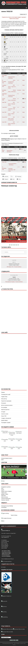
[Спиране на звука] (23, 477)
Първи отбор (4, 396)
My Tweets (3, 567)
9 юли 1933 (4, 162)
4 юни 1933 (4, 112)
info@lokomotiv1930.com (9, 558)
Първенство (5, 17)
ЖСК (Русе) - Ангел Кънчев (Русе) (11, 118)
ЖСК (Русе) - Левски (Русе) (11, 113)
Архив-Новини (4, 420)
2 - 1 (18, 122)
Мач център (4, 398)
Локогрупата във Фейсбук (7, 505)
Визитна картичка (5, 409)
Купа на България (13, 17)
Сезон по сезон (4, 414)
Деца (2, 459)
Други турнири (21, 17)
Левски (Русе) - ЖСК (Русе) (10, 151)
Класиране (3, 403)
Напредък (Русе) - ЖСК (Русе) (11, 77)
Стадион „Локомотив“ (6, 418)
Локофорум (3, 507)
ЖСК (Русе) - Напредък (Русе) (11, 104)
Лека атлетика (4, 497)
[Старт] (3, 477)
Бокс (2, 488)
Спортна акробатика (6, 498)
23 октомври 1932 (4, 81)
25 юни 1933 (4, 117)
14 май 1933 (4, 107)
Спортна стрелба (5, 500)
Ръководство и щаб (5, 394)
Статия (23, 73)
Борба (2, 489)
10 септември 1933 (4, 168)
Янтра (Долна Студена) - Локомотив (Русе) (14, 281)
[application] (14, 472)
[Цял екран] (25, 477)
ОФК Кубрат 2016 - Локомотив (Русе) (14, 266)
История (3, 411)
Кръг (25, 146)
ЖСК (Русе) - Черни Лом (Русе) (12, 86)
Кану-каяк (3, 495)
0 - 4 (18, 112)
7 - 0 (15, 149)
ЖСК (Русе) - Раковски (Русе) (11, 123)
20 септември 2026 (14, 275)
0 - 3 (18, 102)
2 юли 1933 (4, 122)
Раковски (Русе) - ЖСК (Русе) (11, 96)
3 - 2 (18, 93)
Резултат (19, 73)
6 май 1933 (4, 102)
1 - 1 (18, 85)
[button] (26, 8)
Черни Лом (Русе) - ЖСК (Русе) (11, 109)
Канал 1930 (3, 416)
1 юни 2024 (14, 260)
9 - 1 (18, 75)
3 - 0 (18, 107)
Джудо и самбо (4, 494)
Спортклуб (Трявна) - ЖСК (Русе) (12, 164)
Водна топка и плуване (6, 491)
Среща (9, 73)
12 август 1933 (3, 150)
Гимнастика (4, 492)
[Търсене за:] (14, 252)
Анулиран (19, 90)
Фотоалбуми (4, 407)
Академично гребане (6, 487)
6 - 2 (18, 98)
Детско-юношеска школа (6, 405)
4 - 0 (18, 80)
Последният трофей (5, 422)
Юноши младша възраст (6, 458)
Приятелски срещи (14, 18)
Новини (3, 392)
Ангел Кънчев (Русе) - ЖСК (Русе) (11, 82)
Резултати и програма (6, 401)
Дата (3, 73)
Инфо (23, 75)
